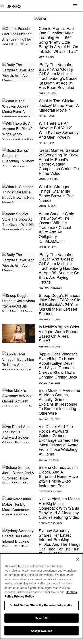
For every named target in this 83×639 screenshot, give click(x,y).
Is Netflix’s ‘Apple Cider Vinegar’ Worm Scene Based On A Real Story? (59, 333)
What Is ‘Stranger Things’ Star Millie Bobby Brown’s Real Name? (57, 193)
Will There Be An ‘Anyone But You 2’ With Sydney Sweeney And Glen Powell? (59, 130)
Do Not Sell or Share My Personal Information (42, 605)
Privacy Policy (24, 596)
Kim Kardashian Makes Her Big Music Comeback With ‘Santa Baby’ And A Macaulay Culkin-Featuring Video (59, 508)
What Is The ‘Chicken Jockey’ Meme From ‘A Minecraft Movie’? (59, 105)
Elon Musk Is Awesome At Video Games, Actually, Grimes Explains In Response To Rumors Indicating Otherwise (59, 401)
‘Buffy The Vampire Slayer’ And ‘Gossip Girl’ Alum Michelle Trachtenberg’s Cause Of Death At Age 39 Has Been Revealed (58, 75)
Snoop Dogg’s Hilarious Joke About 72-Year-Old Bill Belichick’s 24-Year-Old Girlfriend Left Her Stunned (59, 304)
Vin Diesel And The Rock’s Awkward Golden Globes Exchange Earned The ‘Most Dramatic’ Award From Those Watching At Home (59, 440)
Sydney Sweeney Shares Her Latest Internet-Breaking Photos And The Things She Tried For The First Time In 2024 (59, 541)
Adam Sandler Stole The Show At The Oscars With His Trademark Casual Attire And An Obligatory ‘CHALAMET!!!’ (56, 227)
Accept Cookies (41, 631)
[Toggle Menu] (75, 6)
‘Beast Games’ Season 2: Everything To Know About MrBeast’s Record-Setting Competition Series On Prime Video (59, 161)
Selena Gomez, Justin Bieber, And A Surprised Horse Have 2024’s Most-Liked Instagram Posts (58, 476)
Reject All (41, 618)
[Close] (78, 559)
